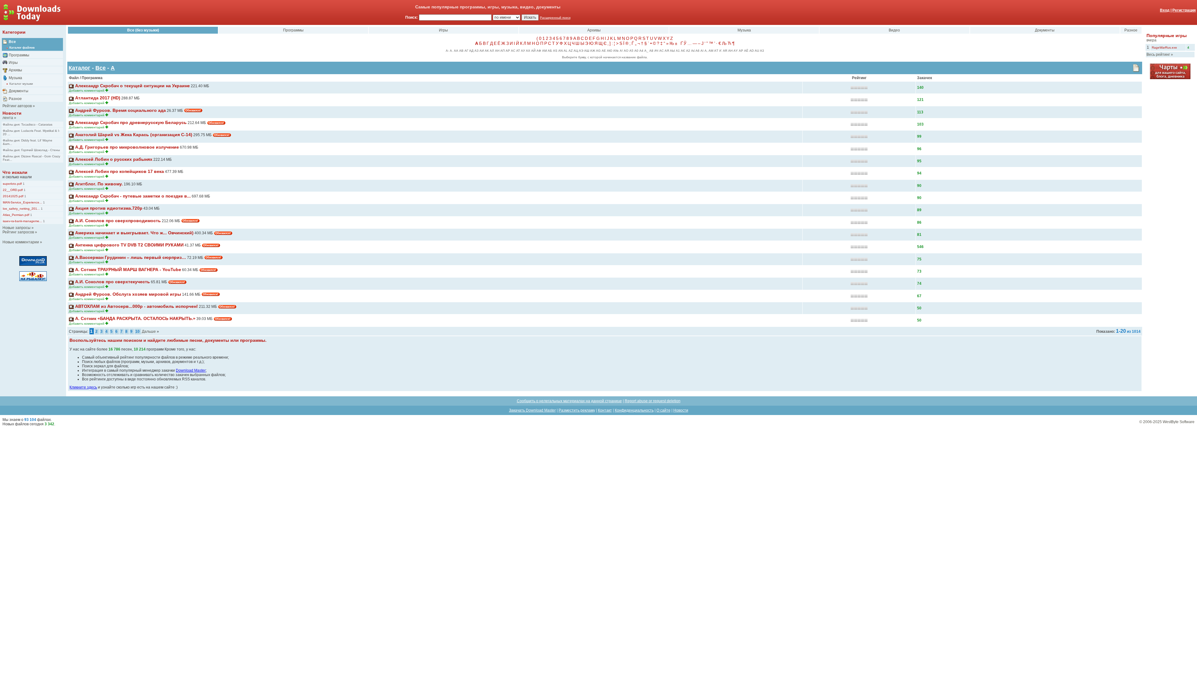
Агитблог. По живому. (99, 183)
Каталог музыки (21, 83)
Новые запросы (16, 228)
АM (711, 50)
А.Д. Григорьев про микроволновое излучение (127, 147)
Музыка (15, 78)
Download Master (191, 370)
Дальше (149, 331)
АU (757, 50)
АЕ (604, 50)
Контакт (605, 410)
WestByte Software (1179, 422)
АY (735, 50)
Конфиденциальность (634, 410)
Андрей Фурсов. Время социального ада (120, 110)
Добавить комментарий (86, 90)
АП (502, 50)
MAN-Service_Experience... (22, 202)
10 (137, 331)
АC (661, 50)
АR (725, 50)
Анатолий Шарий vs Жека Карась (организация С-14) (133, 134)
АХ (528, 50)
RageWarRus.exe (1164, 47)
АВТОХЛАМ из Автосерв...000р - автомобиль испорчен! (136, 306)
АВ (461, 50)
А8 (651, 50)
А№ (616, 50)
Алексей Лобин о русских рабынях (113, 159)
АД (471, 50)
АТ (518, 50)
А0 (636, 50)
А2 (688, 50)
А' (720, 50)
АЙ (533, 50)
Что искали (14, 172)
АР (508, 50)
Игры (13, 62)
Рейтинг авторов (17, 106)
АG (598, 50)
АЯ (667, 50)
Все (12, 42)
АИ (481, 50)
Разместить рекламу (577, 410)
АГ (466, 50)
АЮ (609, 50)
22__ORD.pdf (13, 190)
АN (560, 50)
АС (513, 50)
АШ (586, 50)
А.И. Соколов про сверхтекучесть (112, 281)
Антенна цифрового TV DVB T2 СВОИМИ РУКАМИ (129, 244)
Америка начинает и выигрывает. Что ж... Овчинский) (134, 232)
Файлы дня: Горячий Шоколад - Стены (31, 150)
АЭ (581, 50)
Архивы (15, 70)
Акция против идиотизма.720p (108, 208)
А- (447, 50)
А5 (631, 50)
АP (741, 50)
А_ (646, 50)
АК (487, 50)
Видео (894, 30)
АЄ (683, 50)
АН (497, 50)
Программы (19, 55)
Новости (12, 113)
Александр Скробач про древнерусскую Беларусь (131, 122)
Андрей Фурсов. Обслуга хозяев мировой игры (128, 294)
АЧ (656, 50)
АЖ (592, 50)
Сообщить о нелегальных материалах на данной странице (569, 401)
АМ (544, 50)
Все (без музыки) (143, 30)
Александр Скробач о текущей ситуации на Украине (132, 85)
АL (566, 50)
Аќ (693, 50)
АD (751, 50)
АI (702, 50)
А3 (762, 50)
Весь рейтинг (1158, 54)
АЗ (476, 50)
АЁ (746, 50)
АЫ (672, 50)
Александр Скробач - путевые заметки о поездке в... (133, 195)
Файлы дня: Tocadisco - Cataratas (27, 124)
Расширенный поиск (555, 17)
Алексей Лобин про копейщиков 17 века (119, 171)
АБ (550, 50)
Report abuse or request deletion (652, 401)
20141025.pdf (13, 196)
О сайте (663, 410)
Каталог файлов (22, 47)
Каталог (79, 68)
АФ (538, 50)
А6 (697, 50)
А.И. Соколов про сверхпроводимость (118, 220)
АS (555, 50)
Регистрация (1184, 10)
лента (7, 118)
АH (730, 50)
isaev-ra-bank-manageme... (22, 221)
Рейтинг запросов (18, 232)
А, (706, 50)
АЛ (492, 50)
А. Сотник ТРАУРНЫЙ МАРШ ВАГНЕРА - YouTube (128, 269)
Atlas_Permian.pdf (16, 215)
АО (626, 50)
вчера (1151, 40)
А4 (641, 50)
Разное (15, 99)
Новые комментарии (20, 242)
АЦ (576, 50)
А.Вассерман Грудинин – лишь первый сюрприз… (130, 257)
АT (716, 50)
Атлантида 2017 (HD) (97, 97)
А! (621, 50)
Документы (18, 91)
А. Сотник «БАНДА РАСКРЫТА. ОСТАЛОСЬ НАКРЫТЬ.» (135, 318)
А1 (678, 50)
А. (451, 50)
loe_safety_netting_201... (21, 208)
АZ (571, 50)
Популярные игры (1167, 35)
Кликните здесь (83, 387)
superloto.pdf (12, 183)
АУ (523, 50)
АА (456, 50)
